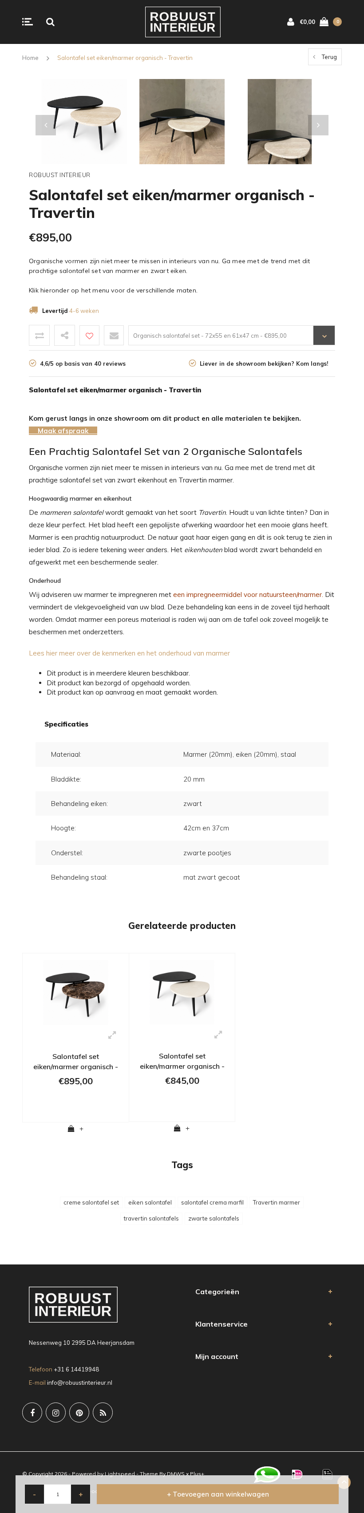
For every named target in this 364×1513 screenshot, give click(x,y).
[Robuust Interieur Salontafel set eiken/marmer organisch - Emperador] (75, 991)
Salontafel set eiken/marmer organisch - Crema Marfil (182, 1062)
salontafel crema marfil (212, 1202)
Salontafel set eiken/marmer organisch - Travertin (125, 57)
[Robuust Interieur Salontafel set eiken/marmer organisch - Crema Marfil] (182, 991)
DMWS (176, 1473)
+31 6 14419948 (76, 1369)
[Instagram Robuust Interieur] (56, 1412)
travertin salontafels (151, 1218)
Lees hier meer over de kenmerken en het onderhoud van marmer (129, 653)
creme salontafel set (91, 1202)
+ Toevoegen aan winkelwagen (218, 1494)
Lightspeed (120, 1473)
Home (30, 57)
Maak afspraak (63, 431)
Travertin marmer (276, 1202)
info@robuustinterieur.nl (79, 1382)
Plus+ (197, 1473)
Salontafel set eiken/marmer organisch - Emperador (75, 1063)
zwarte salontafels (213, 1218)
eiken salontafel (150, 1202)
